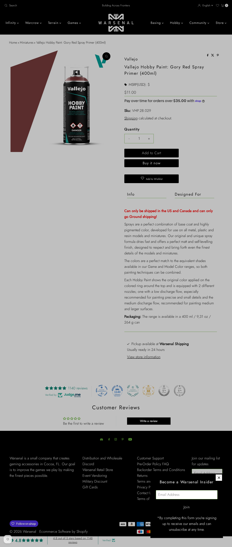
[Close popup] (219, 477)
